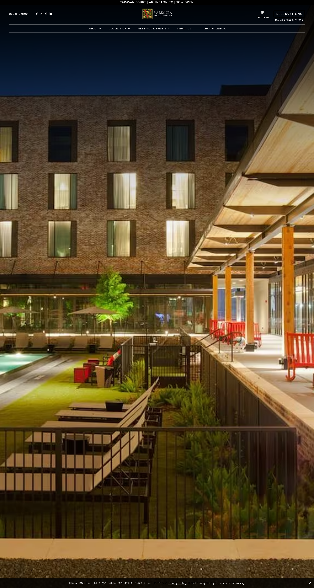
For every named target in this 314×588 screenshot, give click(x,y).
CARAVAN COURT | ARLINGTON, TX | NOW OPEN (156, 2)
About (93, 28)
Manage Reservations (289, 20)
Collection (118, 28)
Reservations (289, 14)
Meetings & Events (152, 28)
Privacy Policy (177, 583)
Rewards (184, 28)
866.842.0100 (18, 13)
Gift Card (263, 17)
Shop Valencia (214, 28)
